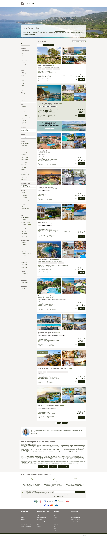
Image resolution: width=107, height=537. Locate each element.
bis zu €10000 (25, 267)
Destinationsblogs (74, 515)
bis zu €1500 (24, 262)
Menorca (23, 100)
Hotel (23, 206)
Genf (23, 57)
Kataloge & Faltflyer (75, 521)
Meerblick (24, 251)
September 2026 (25, 154)
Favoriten (24, 288)
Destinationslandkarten (75, 517)
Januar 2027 (24, 161)
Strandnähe (24, 244)
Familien (23, 192)
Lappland (24, 73)
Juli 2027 (24, 171)
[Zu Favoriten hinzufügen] (76, 79)
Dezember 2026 (25, 159)
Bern (23, 55)
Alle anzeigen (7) (25, 200)
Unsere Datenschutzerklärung (59, 496)
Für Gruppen (23, 521)
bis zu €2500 (24, 264)
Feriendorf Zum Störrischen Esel (48, 103)
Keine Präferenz (25, 143)
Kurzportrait (23, 515)
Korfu (23, 83)
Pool (23, 245)
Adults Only (24, 195)
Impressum (39, 513)
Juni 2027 (24, 169)
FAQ (38, 524)
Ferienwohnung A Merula (46, 296)
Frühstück (24, 235)
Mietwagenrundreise (26, 118)
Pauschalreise (24, 113)
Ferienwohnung (25, 210)
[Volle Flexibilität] (61, 126)
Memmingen (24, 60)
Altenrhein (24, 52)
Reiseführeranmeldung (75, 519)
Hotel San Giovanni (44, 65)
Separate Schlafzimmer (26, 253)
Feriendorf (24, 211)
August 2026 (24, 152)
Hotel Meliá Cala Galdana (46, 260)
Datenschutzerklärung (41, 517)
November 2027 (25, 177)
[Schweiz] (85, 2)
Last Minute (24, 145)
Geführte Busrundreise (26, 117)
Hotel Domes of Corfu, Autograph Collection (52, 368)
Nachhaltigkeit (54, 263)
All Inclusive (24, 230)
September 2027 (25, 174)
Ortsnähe (24, 242)
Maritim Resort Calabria (45, 187)
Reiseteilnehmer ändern (25, 44)
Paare (23, 193)
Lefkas (23, 85)
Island (23, 90)
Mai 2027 (24, 167)
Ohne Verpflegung (25, 236)
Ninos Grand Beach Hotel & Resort (49, 405)
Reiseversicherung (41, 521)
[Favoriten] (79, 2)
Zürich (23, 53)
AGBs (38, 515)
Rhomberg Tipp (53, 106)
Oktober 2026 (24, 156)
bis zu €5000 (24, 265)
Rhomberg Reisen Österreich (26, 526)
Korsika (23, 77)
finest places (64, 371)
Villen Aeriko (42, 222)
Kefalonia (24, 82)
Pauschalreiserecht (41, 519)
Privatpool (24, 255)
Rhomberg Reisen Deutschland (27, 524)
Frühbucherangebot (26, 275)
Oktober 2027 (24, 176)
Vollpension (24, 231)
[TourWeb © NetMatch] (84, 535)
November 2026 (25, 157)
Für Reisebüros (23, 519)
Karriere (22, 517)
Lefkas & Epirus (25, 87)
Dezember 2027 (25, 179)
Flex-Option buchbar (26, 282)
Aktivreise (24, 120)
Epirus (23, 80)
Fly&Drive (24, 122)
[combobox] (69, 2)
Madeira (23, 97)
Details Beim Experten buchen (29, 34)
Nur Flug (23, 123)
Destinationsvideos (74, 513)
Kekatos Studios (43, 151)
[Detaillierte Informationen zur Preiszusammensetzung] (84, 74)
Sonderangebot (25, 276)
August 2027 (24, 172)
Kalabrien (24, 93)
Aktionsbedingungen (80, 32)
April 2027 (24, 166)
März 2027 (24, 164)
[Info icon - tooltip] (28, 198)
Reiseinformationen (41, 522)
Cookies (39, 526)
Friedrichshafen (25, 58)
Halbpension (24, 233)
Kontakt (22, 513)
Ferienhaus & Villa (25, 208)
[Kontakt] (82, 2)
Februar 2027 (24, 162)
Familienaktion (25, 273)
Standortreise (24, 115)
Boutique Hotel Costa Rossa (47, 332)
